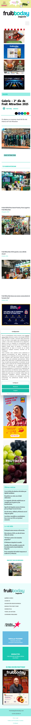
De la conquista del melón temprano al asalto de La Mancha (15, 552)
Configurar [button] (15, 723)
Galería (5, 94)
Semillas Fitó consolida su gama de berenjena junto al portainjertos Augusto (14, 547)
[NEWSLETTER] (15, 650)
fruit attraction (10, 155)
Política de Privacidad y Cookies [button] (15, 720)
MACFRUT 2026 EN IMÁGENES (15, 560)
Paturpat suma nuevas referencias (14, 530)
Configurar (15, 382)
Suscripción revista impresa (13, 603)
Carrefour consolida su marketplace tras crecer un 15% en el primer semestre (14, 518)
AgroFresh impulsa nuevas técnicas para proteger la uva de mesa (14, 508)
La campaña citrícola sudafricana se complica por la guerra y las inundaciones (14, 502)
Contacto (7, 600)
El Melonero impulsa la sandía (13, 542)
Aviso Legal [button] (15, 718)
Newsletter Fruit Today (12, 606)
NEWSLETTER (15, 654)
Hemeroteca (8, 609)
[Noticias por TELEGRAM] (15, 635)
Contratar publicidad (11, 614)
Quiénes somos (9, 598)
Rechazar (15, 386)
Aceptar (15, 390)
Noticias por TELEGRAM (15, 639)
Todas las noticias (10, 611)
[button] (4, 23)
